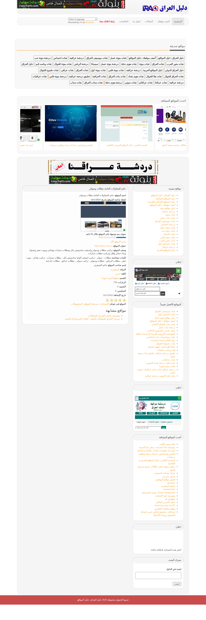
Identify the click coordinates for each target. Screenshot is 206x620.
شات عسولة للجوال (165, 343)
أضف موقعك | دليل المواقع (142, 58)
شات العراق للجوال (174, 76)
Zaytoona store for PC (165, 505)
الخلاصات (123, 21)
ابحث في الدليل (173, 569)
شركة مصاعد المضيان (164, 473)
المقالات (149, 21)
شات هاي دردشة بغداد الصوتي (160, 363)
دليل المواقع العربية (152, 70)
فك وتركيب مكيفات (166, 350)
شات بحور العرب (175, 64)
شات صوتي (130, 82)
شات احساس (60, 58)
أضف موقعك (164, 21)
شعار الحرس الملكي (165, 502)
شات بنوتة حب (168, 231)
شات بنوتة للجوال (62, 64)
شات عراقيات (40, 76)
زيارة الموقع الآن (118, 241)
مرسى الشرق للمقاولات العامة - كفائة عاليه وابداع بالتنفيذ (92, 319)
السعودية (115, 269)
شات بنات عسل (167, 218)
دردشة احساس (168, 224)
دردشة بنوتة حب (42, 58)
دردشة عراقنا (169, 247)
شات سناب (76, 82)
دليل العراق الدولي (174, 70)
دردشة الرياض (81, 64)
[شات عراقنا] (103, 166)
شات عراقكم (145, 82)
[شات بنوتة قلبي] (103, 179)
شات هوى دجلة (128, 64)
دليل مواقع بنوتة (167, 208)
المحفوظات (76, 304)
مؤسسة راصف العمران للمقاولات (104, 315)
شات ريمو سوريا (167, 366)
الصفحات (104, 304)
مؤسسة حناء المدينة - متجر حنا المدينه (157, 447)
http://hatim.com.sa (103, 246)
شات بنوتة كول (98, 70)
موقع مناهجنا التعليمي (164, 508)
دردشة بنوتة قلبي (57, 76)
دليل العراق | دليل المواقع (171, 58)
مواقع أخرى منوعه (110, 278)
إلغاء (100, 237)
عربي (117, 274)
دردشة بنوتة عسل (110, 64)
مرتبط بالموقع (91, 304)
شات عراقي (67, 70)
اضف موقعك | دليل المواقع (162, 321)
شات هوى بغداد (135, 76)
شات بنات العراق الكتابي (163, 324)
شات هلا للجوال (154, 76)
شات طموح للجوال (49, 70)
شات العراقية (99, 76)
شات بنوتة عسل (118, 58)
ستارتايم (171, 483)
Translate (90, 22)
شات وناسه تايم (43, 64)
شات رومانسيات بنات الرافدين (160, 337)
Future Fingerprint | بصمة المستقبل (158, 492)
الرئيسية (178, 21)
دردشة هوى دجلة (113, 82)
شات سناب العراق (93, 82)
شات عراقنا (161, 82)
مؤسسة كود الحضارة (165, 496)
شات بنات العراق (117, 76)
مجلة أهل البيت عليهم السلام (161, 347)
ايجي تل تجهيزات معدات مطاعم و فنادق (156, 450)
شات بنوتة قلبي (116, 70)
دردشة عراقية (77, 58)
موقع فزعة (170, 499)
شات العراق (158, 64)
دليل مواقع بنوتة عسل (165, 318)
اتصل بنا (136, 21)
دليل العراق (27, 64)
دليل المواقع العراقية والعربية (161, 202)
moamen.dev (169, 489)
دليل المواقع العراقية (165, 198)
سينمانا (94, 64)
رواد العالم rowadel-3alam (163, 340)
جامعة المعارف (168, 486)
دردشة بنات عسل (166, 327)
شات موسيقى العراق (96, 58)
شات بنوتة (144, 64)
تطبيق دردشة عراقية (79, 76)
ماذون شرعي (168, 476)
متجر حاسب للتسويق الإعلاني (161, 330)
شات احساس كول (166, 244)
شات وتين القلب (167, 444)
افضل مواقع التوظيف (165, 479)
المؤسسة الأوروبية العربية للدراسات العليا (155, 334)
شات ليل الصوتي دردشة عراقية (160, 376)
